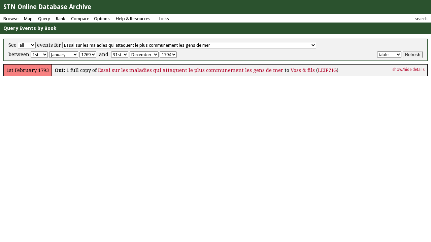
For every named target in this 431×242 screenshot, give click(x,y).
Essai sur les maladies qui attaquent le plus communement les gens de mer (190, 70)
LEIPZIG (327, 70)
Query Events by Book (30, 28)
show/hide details (408, 69)
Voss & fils (303, 70)
